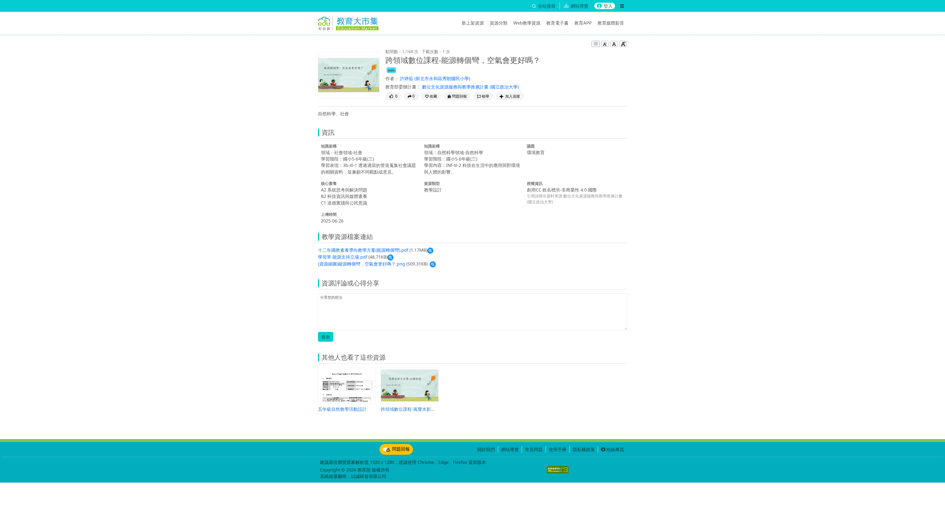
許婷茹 (407, 78)
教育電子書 (557, 23)
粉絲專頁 (615, 449)
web (391, 70)
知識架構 (329, 146)
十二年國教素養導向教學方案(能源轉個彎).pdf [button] (363, 250)
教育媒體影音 (611, 23)
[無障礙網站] (557, 469)
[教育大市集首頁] (348, 22)
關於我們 (486, 449)
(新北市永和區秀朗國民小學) (442, 78)
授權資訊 (535, 183)
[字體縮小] (605, 44)
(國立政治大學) (504, 87)
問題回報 (401, 449)
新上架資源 (473, 23)
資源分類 (498, 23)
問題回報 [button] (459, 96)
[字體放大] (623, 44)
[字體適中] (614, 44)
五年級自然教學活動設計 (342, 409)
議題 (531, 146)
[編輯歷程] (596, 44)
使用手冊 (558, 449)
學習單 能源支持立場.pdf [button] (342, 257)
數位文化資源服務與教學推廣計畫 (456, 87)
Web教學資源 (526, 23)
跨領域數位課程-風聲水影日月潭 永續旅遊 (410, 409)
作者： (392, 78)
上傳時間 (329, 214)
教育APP (583, 23)
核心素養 (329, 183)
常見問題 (534, 449)
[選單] (622, 6)
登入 (608, 6)
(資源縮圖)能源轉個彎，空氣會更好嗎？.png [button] (361, 264)
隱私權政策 (584, 449)
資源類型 (432, 183)
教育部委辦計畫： (403, 87)
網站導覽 (510, 449)
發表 (325, 337)
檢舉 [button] (485, 96)
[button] (431, 96)
